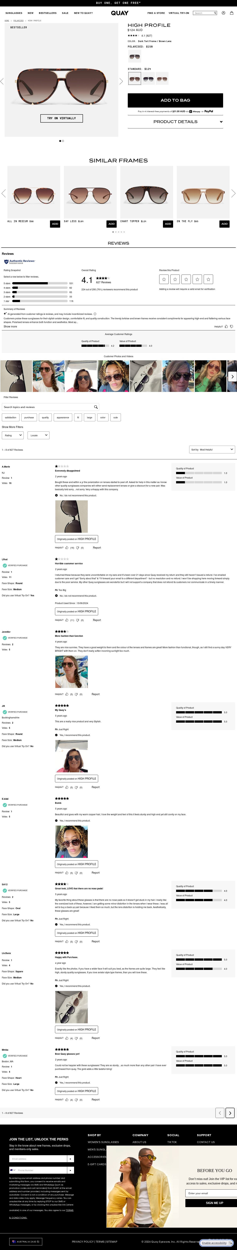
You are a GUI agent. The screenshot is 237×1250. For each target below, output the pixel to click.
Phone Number (20, 1163)
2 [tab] (63, 141)
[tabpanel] (61, 80)
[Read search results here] (215, 13)
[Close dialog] (228, 1150)
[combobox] (203, 13)
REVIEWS (118, 243)
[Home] (120, 13)
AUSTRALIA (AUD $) (28, 1241)
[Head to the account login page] (223, 13)
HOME (7, 21)
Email (13, 1152)
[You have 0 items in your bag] (232, 13)
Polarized (19, 21)
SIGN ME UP (197, 1203)
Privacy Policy (83, 1241)
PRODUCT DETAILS (175, 122)
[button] (113, 232)
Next (121, 81)
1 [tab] (60, 141)
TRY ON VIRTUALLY (61, 118)
